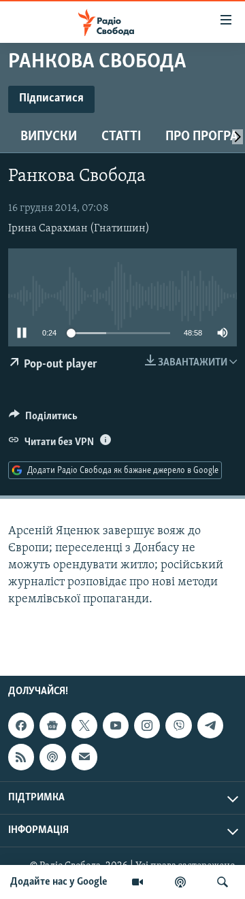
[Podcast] (52, 757)
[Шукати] (222, 882)
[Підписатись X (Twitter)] (84, 725)
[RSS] (21, 757)
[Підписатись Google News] (52, 725)
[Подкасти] (180, 882)
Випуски (48, 137)
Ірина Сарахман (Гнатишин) (79, 228)
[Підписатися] (84, 757)
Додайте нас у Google (59, 882)
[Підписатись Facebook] (21, 725)
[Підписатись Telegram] (210, 725)
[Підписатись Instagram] (147, 725)
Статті (121, 137)
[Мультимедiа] (137, 882)
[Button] (43, 419)
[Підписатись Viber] (178, 725)
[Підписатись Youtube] (116, 725)
